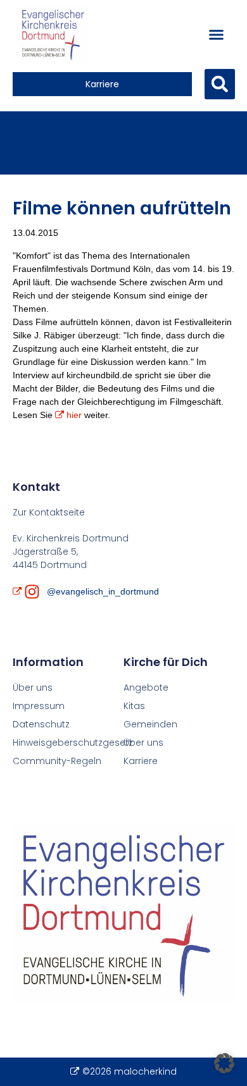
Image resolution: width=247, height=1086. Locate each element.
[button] (216, 35)
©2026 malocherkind (129, 1071)
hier (74, 415)
